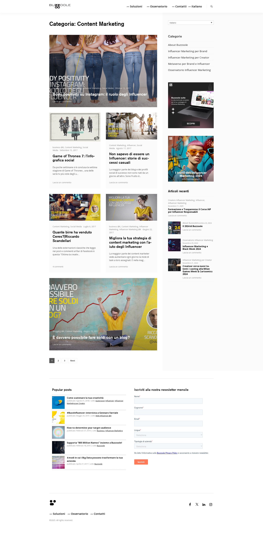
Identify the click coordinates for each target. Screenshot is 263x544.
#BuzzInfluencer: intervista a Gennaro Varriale (92, 412)
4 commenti (58, 266)
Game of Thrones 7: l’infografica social (74, 158)
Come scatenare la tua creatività (85, 397)
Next (72, 360)
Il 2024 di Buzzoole (193, 226)
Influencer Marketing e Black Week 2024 (195, 247)
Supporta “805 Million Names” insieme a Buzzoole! (94, 442)
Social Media (108, 88)
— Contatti (179, 6)
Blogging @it (58, 331)
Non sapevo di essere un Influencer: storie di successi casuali (129, 158)
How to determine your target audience (89, 427)
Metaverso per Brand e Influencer (189, 63)
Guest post (100, 400)
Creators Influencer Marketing (181, 200)
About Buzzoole (178, 45)
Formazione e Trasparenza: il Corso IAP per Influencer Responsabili (189, 210)
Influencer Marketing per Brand (187, 51)
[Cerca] (211, 6)
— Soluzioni (134, 6)
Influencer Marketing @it (130, 229)
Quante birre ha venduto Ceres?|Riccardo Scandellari (72, 236)
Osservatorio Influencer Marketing (189, 70)
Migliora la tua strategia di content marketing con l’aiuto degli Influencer (130, 242)
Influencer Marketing (92, 88)
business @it (58, 88)
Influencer (131, 145)
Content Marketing (73, 88)
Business (101, 430)
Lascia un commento (62, 101)
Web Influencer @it (103, 415)
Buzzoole (101, 445)
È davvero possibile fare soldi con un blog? (91, 337)
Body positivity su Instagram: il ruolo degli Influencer (100, 94)
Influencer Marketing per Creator (188, 57)
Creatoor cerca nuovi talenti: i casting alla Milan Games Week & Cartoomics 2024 (197, 270)
